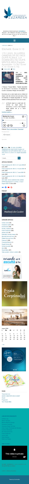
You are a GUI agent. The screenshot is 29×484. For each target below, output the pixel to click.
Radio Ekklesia (5, 437)
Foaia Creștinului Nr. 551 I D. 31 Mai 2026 (13, 176)
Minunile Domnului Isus (8, 236)
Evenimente (5, 226)
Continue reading (7, 112)
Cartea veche (5, 222)
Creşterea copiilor (6, 224)
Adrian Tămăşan (6, 420)
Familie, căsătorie (6, 228)
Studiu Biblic (5, 250)
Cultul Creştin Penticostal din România (11, 428)
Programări (5, 400)
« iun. (3, 344)
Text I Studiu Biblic (6, 402)
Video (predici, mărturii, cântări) (10, 252)
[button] (14, 40)
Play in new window (12, 129)
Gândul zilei (5, 232)
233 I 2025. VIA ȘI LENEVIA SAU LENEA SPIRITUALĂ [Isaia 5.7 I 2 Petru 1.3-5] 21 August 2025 (13, 181)
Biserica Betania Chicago (8, 422)
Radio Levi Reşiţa (6, 439)
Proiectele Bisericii (6, 242)
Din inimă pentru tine (7, 431)
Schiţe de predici (6, 246)
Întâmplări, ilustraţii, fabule (8, 234)
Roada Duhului (6, 244)
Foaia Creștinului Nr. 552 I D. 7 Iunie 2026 (13, 172)
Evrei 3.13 (7, 152)
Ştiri (3, 248)
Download (20, 129)
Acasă (3, 398)
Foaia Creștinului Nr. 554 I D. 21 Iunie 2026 (13, 165)
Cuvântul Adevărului (7, 430)
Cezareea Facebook (7, 424)
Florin (13, 69)
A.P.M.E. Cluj (5, 419)
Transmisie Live (6, 394)
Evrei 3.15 (13, 152)
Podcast (5, 147)
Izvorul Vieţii (5, 435)
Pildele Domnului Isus (7, 238)
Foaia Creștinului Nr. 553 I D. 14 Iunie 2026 (13, 168)
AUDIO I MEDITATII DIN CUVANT (11, 396)
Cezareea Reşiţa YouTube (8, 426)
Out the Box (17, 479)
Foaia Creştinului (6, 230)
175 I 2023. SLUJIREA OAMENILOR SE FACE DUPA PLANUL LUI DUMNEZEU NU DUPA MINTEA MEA (13, 149)
